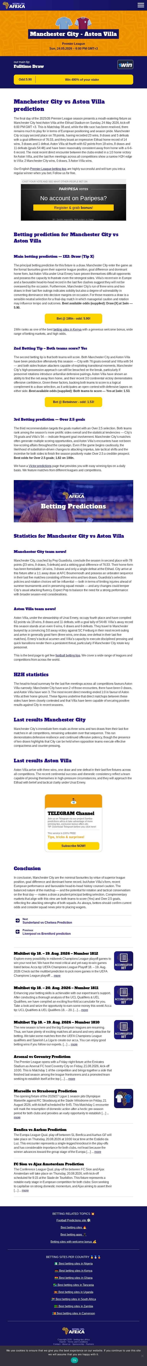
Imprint (62, 1342)
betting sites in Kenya (67, 329)
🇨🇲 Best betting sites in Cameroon (73, 1313)
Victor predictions (40, 466)
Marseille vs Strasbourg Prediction (45, 1091)
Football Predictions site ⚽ (73, 1220)
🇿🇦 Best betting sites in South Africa (73, 1299)
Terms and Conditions (78, 1342)
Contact (56, 1344)
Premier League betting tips (48, 168)
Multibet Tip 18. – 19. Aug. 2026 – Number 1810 (57, 1022)
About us (66, 1344)
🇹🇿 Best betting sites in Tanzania (73, 1284)
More (57, 975)
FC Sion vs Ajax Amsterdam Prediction (49, 1164)
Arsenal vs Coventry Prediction (42, 1056)
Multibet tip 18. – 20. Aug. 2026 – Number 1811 (56, 987)
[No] (142, 1356)
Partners (90, 1344)
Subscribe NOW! (73, 846)
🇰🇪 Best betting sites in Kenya (73, 1270)
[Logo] (14, 5)
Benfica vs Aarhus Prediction (40, 1129)
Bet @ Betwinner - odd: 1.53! (73, 402)
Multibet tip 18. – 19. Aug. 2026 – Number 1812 (56, 953)
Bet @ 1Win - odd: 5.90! (73, 318)
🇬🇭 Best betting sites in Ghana (73, 1277)
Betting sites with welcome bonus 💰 (73, 1241)
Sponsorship (78, 1344)
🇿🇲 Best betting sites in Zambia (73, 1306)
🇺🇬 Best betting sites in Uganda (73, 1292)
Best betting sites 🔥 (74, 1227)
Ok (74, 1360)
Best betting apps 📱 (73, 1234)
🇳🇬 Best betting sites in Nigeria (73, 1263)
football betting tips (68, 655)
